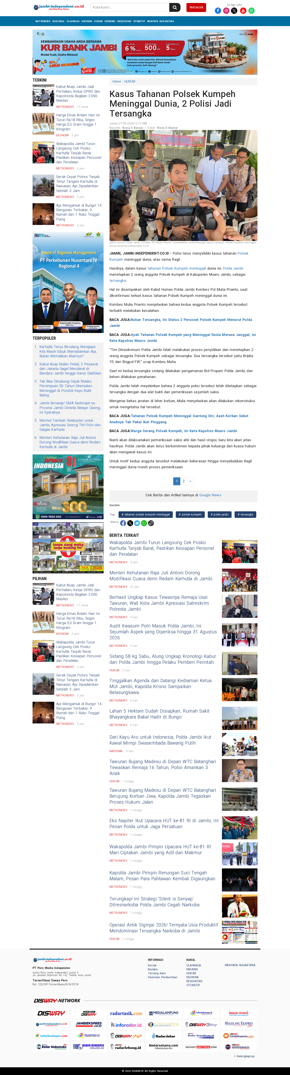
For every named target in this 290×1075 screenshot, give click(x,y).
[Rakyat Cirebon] (239, 1013)
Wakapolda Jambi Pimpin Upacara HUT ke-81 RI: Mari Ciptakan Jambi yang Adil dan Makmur (160, 850)
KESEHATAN (124, 21)
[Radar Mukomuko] (51, 1047)
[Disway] (51, 1013)
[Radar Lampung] (164, 1025)
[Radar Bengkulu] (89, 1047)
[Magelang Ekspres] (239, 1025)
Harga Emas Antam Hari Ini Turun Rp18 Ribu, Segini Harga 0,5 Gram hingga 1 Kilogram (78, 122)
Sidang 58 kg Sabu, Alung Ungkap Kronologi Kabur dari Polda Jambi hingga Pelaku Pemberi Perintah (162, 659)
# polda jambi (219, 515)
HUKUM (98, 21)
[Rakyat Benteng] (201, 1047)
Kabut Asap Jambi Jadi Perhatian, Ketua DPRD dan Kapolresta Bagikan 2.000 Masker (78, 93)
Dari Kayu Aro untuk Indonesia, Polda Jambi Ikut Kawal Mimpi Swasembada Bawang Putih (160, 740)
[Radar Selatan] (239, 1047)
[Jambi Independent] (51, 1025)
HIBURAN (86, 21)
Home (116, 81)
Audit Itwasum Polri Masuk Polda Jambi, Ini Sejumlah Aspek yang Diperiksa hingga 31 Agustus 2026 (163, 632)
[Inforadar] (126, 1025)
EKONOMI (110, 21)
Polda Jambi (233, 268)
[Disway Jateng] (201, 1025)
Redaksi (153, 969)
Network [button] (196, 7)
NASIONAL (58, 21)
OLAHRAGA (73, 21)
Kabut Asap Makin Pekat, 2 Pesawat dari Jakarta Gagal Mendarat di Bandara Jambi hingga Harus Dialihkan (68, 369)
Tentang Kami (157, 973)
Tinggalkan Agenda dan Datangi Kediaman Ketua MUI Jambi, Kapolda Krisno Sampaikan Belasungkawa (160, 686)
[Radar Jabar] (164, 1036)
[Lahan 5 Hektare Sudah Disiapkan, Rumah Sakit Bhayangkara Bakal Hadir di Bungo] (239, 718)
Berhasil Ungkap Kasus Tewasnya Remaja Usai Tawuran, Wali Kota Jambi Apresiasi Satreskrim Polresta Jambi (159, 603)
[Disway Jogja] (126, 1036)
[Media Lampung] (164, 1013)
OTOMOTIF (139, 21)
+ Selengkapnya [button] (244, 1056)
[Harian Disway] (89, 1013)
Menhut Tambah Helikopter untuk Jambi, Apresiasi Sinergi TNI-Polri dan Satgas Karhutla (68, 425)
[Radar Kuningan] (51, 1036)
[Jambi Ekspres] (89, 1025)
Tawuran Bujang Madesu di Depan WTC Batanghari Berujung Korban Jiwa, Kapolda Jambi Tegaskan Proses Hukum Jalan (162, 796)
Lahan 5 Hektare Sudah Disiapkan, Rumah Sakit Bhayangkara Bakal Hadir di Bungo (159, 714)
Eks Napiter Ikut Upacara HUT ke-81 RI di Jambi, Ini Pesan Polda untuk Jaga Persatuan (164, 823)
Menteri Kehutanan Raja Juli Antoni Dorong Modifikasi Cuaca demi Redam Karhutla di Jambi (67, 442)
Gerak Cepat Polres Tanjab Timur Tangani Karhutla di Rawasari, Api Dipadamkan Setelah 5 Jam (78, 183)
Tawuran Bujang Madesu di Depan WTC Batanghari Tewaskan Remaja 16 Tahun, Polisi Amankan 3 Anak (162, 767)
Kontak (152, 965)
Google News (210, 495)
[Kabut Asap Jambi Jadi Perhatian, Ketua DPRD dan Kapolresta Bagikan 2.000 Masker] (43, 95)
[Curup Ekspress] (239, 1036)
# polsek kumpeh (190, 515)
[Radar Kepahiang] (201, 1036)
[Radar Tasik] (126, 1013)
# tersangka (245, 515)
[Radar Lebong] (126, 1047)
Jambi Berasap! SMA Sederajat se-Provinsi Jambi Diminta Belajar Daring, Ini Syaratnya (67, 408)
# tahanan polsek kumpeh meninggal (146, 515)
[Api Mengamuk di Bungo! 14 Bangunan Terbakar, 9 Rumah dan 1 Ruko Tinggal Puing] (43, 214)
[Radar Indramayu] (201, 1013)
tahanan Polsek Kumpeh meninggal (177, 268)
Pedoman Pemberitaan (162, 977)
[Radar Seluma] (164, 1047)
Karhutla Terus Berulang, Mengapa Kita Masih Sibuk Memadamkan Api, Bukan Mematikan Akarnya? (66, 351)
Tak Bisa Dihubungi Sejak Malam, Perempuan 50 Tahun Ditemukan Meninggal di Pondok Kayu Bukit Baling (63, 388)
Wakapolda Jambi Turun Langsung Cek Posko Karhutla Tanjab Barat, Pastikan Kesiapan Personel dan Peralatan (78, 153)
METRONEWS (43, 21)
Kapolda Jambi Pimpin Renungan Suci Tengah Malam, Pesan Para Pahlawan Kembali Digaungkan (162, 876)
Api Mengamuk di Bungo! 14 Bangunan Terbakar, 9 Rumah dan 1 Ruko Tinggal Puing (78, 212)
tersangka (117, 280)
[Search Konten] (175, 7)
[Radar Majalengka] (89, 1036)
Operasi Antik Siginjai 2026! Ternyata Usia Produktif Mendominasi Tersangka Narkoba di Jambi (163, 928)
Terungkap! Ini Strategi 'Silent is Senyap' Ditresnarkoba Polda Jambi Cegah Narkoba (154, 902)
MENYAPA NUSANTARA (160, 21)
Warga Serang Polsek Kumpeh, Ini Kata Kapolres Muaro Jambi (184, 431)
